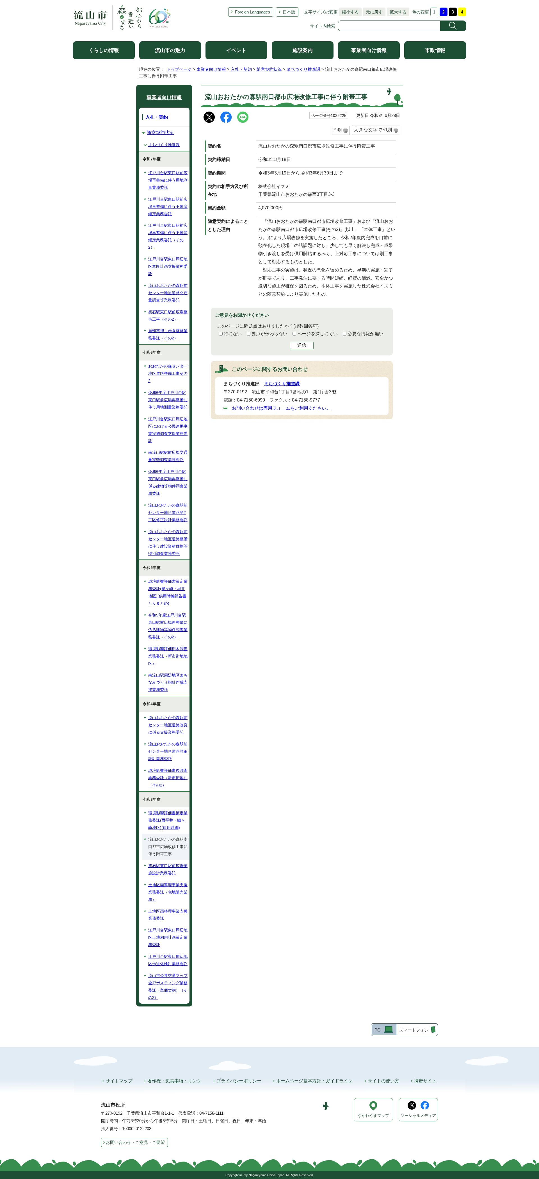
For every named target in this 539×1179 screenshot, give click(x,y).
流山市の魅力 (170, 50)
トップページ (179, 69)
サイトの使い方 (383, 1080)
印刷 (338, 130)
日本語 (289, 12)
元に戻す (373, 12)
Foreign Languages (252, 12)
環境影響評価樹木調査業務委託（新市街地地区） (168, 656)
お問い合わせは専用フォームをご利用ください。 (281, 408)
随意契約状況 (269, 69)
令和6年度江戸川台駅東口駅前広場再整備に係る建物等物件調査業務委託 (168, 482)
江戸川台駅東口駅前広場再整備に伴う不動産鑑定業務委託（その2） (168, 236)
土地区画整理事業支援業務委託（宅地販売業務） (168, 892)
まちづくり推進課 (303, 69)
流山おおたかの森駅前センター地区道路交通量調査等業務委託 (168, 292)
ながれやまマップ (373, 1116)
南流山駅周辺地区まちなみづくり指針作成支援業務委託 (168, 682)
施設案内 (303, 50)
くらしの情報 (104, 50)
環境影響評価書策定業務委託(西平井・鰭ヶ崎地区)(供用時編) (168, 820)
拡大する (396, 12)
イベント (236, 50)
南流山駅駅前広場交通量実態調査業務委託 (168, 456)
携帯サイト (425, 1080)
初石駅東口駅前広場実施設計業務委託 (168, 869)
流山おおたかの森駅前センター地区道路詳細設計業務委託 (168, 751)
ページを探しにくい (317, 333)
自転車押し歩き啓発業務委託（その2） (168, 334)
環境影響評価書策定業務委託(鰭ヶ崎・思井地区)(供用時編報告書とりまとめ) (168, 592)
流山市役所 (113, 1105)
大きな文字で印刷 (373, 130)
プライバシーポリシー (238, 1080)
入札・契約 (241, 69)
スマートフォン (414, 1030)
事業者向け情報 (369, 50)
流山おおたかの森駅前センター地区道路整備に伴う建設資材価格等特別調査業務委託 (168, 542)
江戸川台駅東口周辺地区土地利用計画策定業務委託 (168, 937)
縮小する (349, 12)
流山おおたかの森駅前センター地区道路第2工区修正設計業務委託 (168, 512)
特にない (233, 333)
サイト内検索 (322, 26)
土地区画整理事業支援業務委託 (168, 915)
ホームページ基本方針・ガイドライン (314, 1080)
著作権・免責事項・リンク (174, 1080)
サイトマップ (119, 1080)
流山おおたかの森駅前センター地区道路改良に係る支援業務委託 (168, 724)
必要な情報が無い (365, 333)
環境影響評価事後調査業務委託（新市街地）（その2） (168, 777)
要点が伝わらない (269, 333)
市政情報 (435, 50)
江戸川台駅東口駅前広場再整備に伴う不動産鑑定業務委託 (168, 206)
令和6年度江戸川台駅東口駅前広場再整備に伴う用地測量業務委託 (168, 399)
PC (377, 1030)
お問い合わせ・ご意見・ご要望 (135, 1142)
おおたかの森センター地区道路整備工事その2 (168, 373)
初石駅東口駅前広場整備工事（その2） (168, 315)
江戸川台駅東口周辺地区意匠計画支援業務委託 (168, 266)
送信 (301, 345)
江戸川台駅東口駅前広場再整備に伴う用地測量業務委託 (168, 180)
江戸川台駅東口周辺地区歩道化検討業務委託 (168, 960)
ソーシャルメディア (418, 1116)
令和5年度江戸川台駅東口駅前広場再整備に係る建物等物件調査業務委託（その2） (168, 626)
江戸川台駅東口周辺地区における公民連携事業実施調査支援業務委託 (168, 430)
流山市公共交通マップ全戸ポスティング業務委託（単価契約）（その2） (168, 986)
